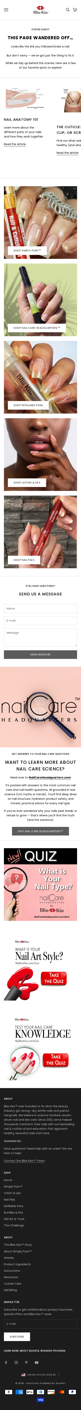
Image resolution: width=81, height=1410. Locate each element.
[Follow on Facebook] (6, 1362)
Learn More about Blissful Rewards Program (34, 1350)
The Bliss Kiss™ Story (18, 1245)
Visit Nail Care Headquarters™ (40, 831)
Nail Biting (10, 1290)
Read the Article (15, 144)
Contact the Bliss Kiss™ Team (24, 1161)
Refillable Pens (13, 1206)
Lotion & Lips (12, 1193)
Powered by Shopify (53, 1383)
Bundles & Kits (13, 1212)
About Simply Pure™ (18, 1251)
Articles (9, 1258)
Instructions (12, 1271)
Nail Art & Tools (14, 1219)
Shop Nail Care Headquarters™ (37, 328)
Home (8, 1180)
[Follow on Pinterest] (26, 1362)
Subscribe (17, 1337)
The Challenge (14, 1225)
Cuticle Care (12, 1284)
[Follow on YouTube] (37, 1362)
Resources (11, 1277)
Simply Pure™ (13, 1186)
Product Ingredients (17, 1264)
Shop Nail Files (24, 560)
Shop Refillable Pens (28, 405)
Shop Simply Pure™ (27, 250)
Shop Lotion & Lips (27, 482)
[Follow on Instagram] (16, 1362)
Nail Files (9, 1200)
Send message (40, 654)
